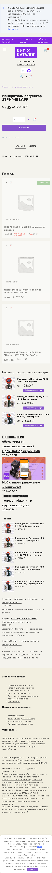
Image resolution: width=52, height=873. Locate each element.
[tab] (20, 146)
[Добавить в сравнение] (34, 119)
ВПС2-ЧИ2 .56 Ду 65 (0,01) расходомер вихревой (24, 228)
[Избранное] (26, 76)
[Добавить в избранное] (28, 119)
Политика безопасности (19, 693)
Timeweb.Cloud (9, 771)
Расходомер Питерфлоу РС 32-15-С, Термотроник (33, 398)
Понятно (32, 869)
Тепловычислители (16, 716)
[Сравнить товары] (30, 76)
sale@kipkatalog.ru (26, 64)
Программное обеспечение (20, 724)
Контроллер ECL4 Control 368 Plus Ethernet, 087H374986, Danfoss (22, 354)
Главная (5, 87)
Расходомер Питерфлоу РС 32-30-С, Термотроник (33, 380)
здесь (39, 847)
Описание (20, 146)
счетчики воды (28, 718)
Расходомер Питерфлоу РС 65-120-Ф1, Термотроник (33, 415)
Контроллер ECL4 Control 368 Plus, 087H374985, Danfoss (22, 291)
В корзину (24, 127)
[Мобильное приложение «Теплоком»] (23, 468)
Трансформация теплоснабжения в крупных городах (17, 500)
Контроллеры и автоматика (22, 87)
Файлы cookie (14, 701)
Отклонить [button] (12, 29)
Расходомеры (14, 718)
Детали (32, 146)
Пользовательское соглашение (16, 779)
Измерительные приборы (19, 721)
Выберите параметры (33, 390)
